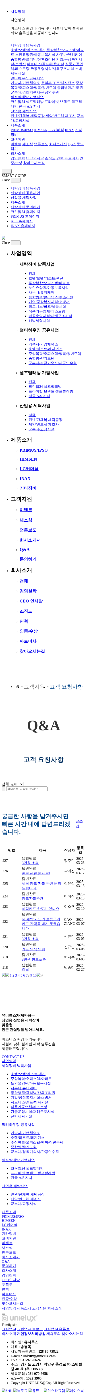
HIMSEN (41, 130)
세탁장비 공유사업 (25, 193)
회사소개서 (58, 144)
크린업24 (9, 1329)
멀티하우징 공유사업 (27, 78)
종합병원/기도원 (70, 87)
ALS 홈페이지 (22, 221)
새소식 (27, 144)
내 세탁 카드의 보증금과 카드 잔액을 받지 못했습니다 (41, 923)
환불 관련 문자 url (36, 873)
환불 (25, 970)
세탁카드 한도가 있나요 (40, 909)
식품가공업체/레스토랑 (47, 311)
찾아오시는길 (34, 163)
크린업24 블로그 (30, 1329)
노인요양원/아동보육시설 (35, 54)
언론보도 (41, 144)
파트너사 (71, 158)
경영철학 (18, 158)
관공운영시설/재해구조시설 (52, 69)
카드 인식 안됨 (33, 949)
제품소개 (18, 125)
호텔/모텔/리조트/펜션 (28, 50)
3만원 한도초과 (34, 959)
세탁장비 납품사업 (25, 45)
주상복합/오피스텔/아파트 (49, 283)
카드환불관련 (32, 898)
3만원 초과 (30, 863)
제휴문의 (53, 1334)
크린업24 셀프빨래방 (27, 102)
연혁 (60, 158)
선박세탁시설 (39, 321)
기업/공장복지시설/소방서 (49, 302)
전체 (32, 273)
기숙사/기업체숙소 (25, 83)
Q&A (72, 144)
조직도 (50, 158)
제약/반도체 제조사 (61, 116)
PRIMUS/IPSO (22, 130)
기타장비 (28, 488)
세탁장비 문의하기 (25, 207)
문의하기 (28, 559)
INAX (69, 130)
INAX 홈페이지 (23, 226)
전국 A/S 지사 (29, 106)
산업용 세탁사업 (24, 111)
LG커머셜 (56, 130)
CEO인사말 (35, 158)
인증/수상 (29, 631)
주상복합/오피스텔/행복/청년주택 (55, 353)
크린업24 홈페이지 (25, 212)
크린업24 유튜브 (57, 1329)
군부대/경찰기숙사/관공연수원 (35, 92)
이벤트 (16, 144)
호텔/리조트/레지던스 (58, 83)
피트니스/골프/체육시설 (45, 64)
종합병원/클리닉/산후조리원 (33, 59)
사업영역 (18, 11)
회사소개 (18, 153)
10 (35, 975)
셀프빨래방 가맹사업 (27, 97)
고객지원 (18, 139)
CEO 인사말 (31, 601)
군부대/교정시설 (41, 429)
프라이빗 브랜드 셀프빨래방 (51, 391)
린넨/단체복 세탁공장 (28, 116)
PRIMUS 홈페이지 (25, 216)
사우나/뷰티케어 (69, 54)
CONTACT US (13, 1057)
